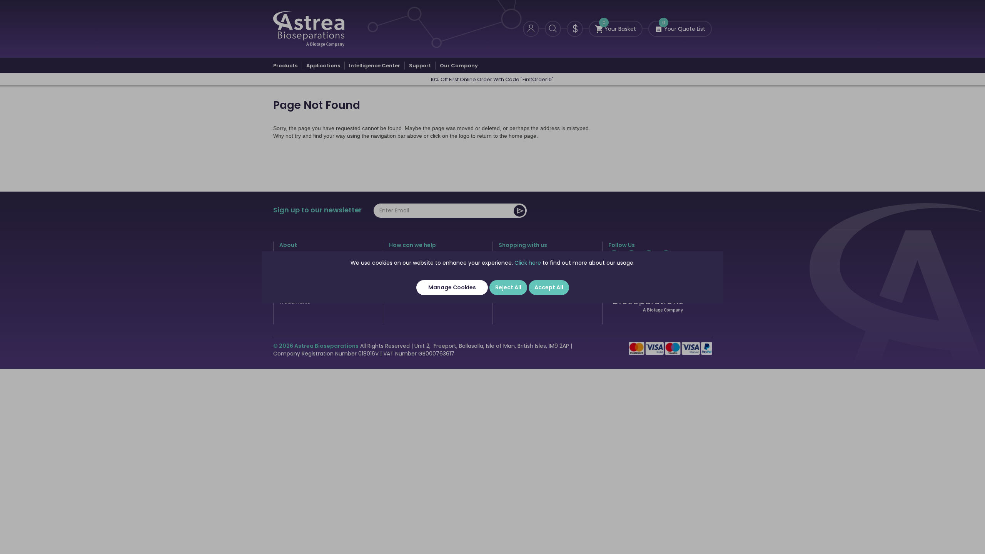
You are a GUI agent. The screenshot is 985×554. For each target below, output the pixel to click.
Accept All (548, 287)
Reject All (508, 287)
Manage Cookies (452, 287)
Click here (527, 263)
